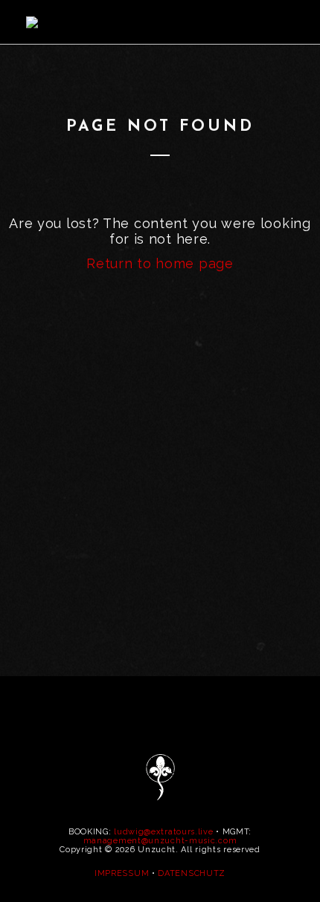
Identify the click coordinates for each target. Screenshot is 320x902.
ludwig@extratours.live (163, 832)
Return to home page (159, 263)
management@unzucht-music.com (160, 841)
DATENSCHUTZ (191, 873)
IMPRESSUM (122, 873)
